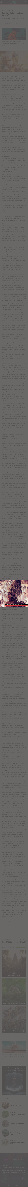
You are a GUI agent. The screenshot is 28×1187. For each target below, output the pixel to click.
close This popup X (17, 605)
